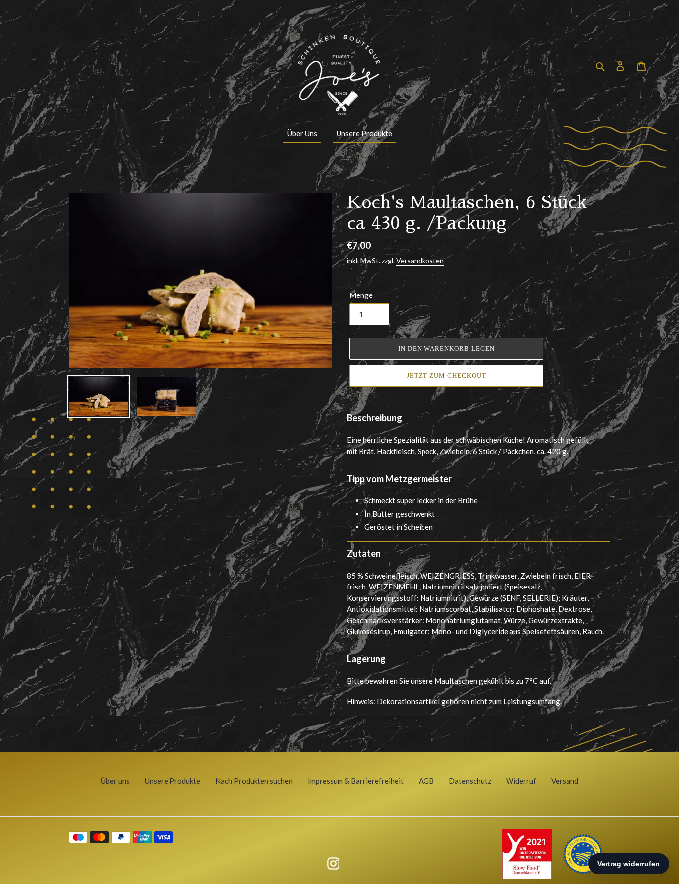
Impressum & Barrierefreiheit (356, 780)
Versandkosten (420, 260)
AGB (426, 780)
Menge (361, 295)
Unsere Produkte (172, 780)
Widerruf (521, 780)
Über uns (115, 780)
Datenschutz (470, 780)
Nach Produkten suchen (254, 780)
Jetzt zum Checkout (447, 375)
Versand (564, 780)
